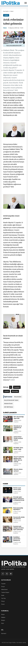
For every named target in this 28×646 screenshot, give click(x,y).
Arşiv (2, 623)
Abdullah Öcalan (8, 403)
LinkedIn (6, 391)
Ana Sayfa (5, 11)
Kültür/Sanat (4, 589)
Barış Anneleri (17, 396)
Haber (11, 11)
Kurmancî (3, 633)
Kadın (2, 595)
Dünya (3, 601)
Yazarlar (3, 583)
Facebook (17, 387)
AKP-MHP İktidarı (8, 407)
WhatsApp (15, 391)
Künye (3, 614)
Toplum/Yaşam (5, 592)
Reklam (3, 617)
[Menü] (25, 3)
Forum (3, 604)
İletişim (3, 620)
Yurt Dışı (3, 598)
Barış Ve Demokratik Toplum (11, 400)
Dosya (3, 586)
